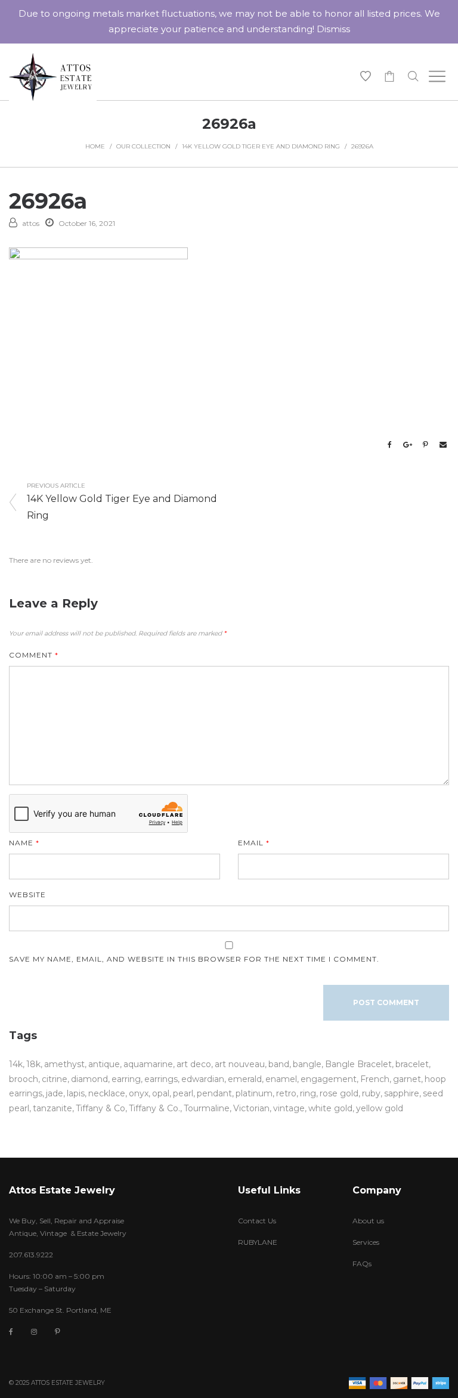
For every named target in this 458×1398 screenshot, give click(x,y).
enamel (281, 1079)
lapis (76, 1093)
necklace (106, 1093)
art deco (194, 1064)
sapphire (401, 1093)
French (374, 1079)
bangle (307, 1064)
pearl (183, 1093)
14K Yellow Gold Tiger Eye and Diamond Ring (261, 146)
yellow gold (379, 1108)
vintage (289, 1108)
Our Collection (143, 146)
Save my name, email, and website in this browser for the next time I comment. (194, 958)
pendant (214, 1093)
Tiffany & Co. (154, 1108)
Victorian (251, 1108)
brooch (23, 1079)
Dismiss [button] (333, 29)
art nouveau (240, 1064)
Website (27, 894)
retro (286, 1093)
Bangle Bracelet (358, 1064)
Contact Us (257, 1220)
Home (95, 146)
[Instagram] (34, 1331)
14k (16, 1064)
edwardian (202, 1079)
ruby (371, 1093)
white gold (330, 1108)
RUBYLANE (257, 1242)
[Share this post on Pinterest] (425, 445)
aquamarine (148, 1064)
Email (254, 842)
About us (368, 1220)
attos (30, 223)
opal (160, 1093)
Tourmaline (207, 1108)
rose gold (339, 1093)
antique (104, 1064)
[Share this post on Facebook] (389, 445)
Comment (33, 654)
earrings (161, 1079)
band (278, 1064)
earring (126, 1079)
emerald (245, 1079)
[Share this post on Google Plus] (407, 445)
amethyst (64, 1064)
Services (365, 1242)
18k (33, 1064)
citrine (54, 1079)
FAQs (362, 1263)
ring (308, 1093)
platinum (254, 1093)
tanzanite (52, 1108)
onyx (138, 1093)
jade (54, 1093)
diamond (89, 1079)
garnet (407, 1079)
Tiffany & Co (100, 1108)
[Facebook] (11, 1332)
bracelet (412, 1064)
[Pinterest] (57, 1331)
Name (24, 842)
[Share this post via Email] (443, 445)
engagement (329, 1079)
